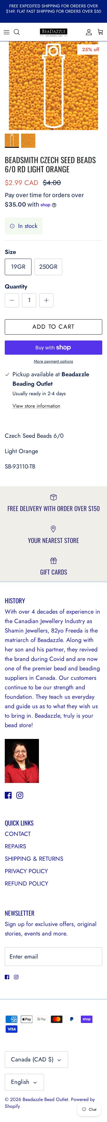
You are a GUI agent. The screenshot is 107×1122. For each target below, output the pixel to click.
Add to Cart (53, 326)
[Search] (19, 31)
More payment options (53, 361)
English (20, 1082)
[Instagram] (19, 795)
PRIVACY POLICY (26, 871)
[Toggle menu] (6, 31)
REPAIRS (15, 846)
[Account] (87, 31)
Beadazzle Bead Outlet (45, 1099)
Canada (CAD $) (32, 1059)
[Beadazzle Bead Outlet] (53, 32)
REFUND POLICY (26, 883)
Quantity (16, 287)
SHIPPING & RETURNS (34, 859)
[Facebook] (8, 795)
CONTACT (18, 834)
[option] (53, 85)
